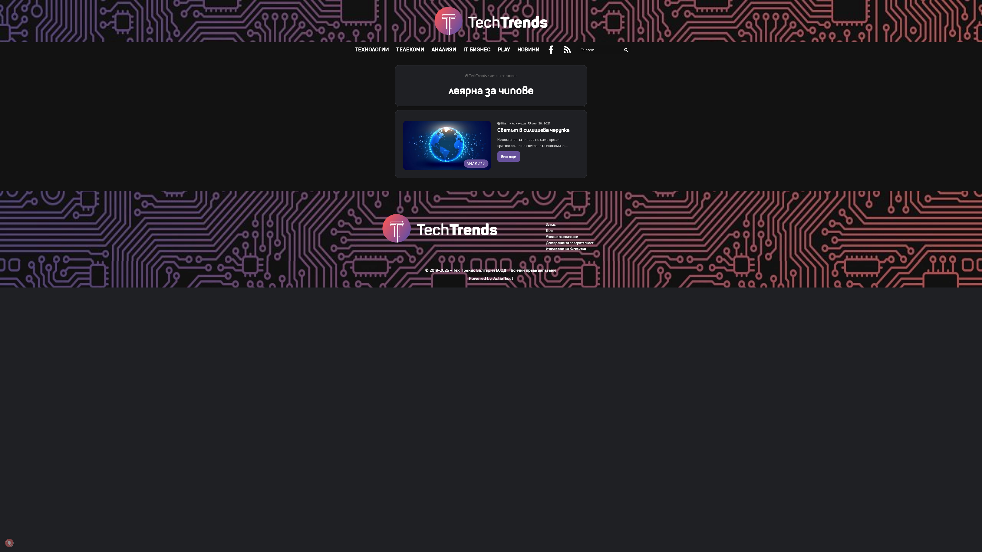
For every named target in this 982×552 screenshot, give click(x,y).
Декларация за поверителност (570, 243)
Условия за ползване (562, 237)
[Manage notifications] (9, 543)
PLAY (504, 50)
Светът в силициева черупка (533, 130)
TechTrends (477, 76)
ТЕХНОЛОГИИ (372, 50)
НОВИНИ (528, 50)
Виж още (508, 156)
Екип (549, 230)
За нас (550, 224)
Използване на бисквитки (566, 249)
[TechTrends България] (490, 21)
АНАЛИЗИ (443, 50)
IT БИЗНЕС (476, 50)
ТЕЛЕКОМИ (410, 50)
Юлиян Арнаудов (513, 123)
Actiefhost (503, 278)
